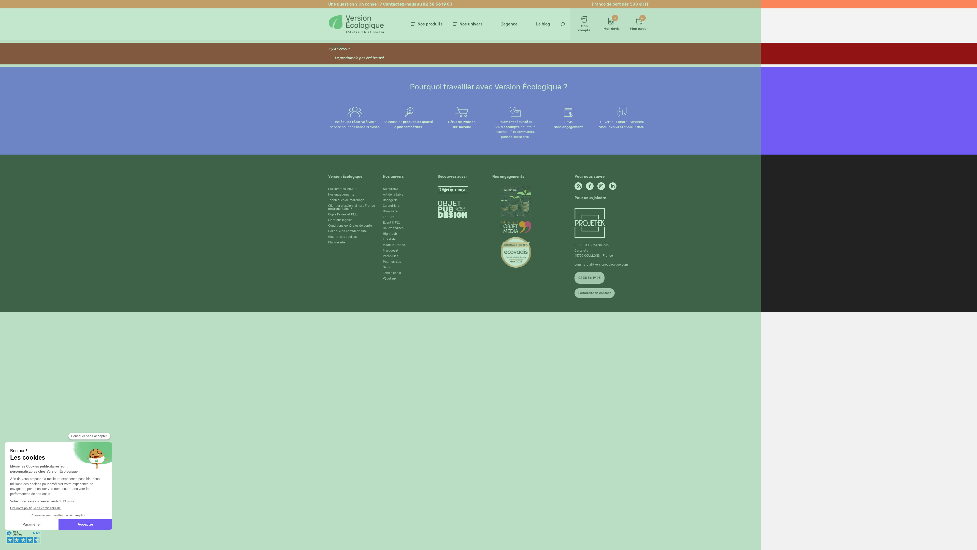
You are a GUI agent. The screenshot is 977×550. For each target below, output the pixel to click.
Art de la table (393, 194)
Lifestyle (389, 239)
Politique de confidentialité (347, 231)
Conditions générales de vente (350, 225)
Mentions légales (340, 220)
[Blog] (578, 185)
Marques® (390, 250)
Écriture (389, 217)
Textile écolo (392, 273)
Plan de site (336, 242)
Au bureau (390, 189)
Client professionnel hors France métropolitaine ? (351, 207)
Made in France (394, 245)
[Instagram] (601, 185)
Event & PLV (391, 222)
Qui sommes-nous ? (342, 189)
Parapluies (390, 256)
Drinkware (390, 211)
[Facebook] (590, 185)
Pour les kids (392, 262)
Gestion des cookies (342, 237)
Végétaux (389, 278)
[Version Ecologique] (356, 32)
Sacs (386, 267)
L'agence (509, 24)
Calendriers (391, 206)
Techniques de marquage (346, 200)
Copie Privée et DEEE (343, 214)
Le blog (543, 24)
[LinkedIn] (612, 185)
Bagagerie (390, 200)
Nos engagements (341, 194)
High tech (390, 234)
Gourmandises (393, 228)
